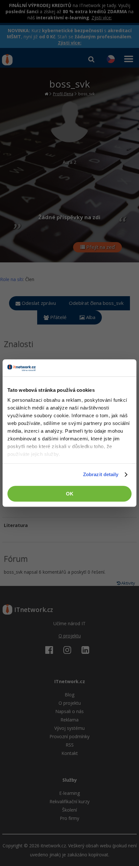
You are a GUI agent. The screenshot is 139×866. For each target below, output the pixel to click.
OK (69, 493)
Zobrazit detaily (101, 474)
